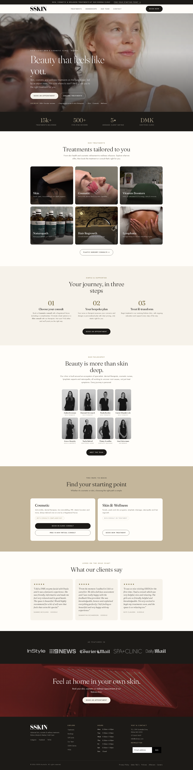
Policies (144, 765)
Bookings (70, 734)
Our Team (71, 742)
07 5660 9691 (136, 735)
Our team (105, 9)
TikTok (49, 740)
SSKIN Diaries (72, 746)
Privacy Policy (124, 765)
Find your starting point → (127, 2)
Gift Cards (71, 738)
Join (156, 750)
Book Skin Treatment (116, 533)
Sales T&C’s (135, 765)
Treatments (76, 9)
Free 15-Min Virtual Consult (63, 533)
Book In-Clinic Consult (63, 526)
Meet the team (96, 452)
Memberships (91, 9)
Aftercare (152, 765)
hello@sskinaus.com (137, 739)
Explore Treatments (72, 96)
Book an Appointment (44, 96)
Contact (117, 9)
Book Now (154, 9)
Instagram (33, 740)
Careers (160, 765)
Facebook (42, 740)
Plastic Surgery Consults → (96, 252)
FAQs (69, 750)
